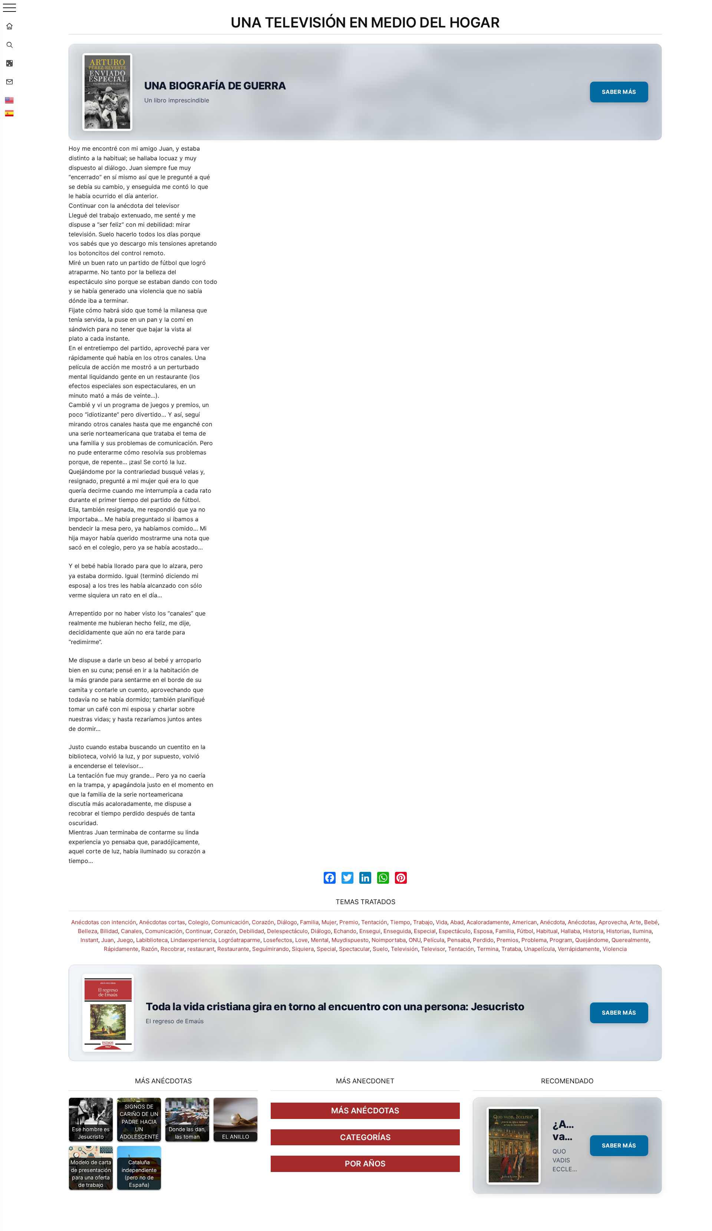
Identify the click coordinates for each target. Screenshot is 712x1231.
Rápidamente (121, 948)
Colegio (198, 922)
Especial (425, 931)
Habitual (547, 931)
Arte (635, 922)
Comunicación (230, 922)
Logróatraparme (239, 939)
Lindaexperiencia (193, 939)
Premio (348, 922)
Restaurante (233, 948)
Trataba (511, 948)
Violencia (615, 948)
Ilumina (642, 931)
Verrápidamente (579, 948)
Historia (593, 931)
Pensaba (458, 939)
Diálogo (287, 922)
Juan (107, 939)
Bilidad (109, 931)
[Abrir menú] (9, 8)
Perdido (483, 939)
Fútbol (525, 931)
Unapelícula (539, 948)
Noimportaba (389, 939)
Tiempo (400, 922)
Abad (457, 922)
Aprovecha (613, 922)
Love (301, 939)
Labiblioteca (152, 939)
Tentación (374, 922)
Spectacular (354, 948)
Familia (309, 922)
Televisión (404, 948)
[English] (9, 100)
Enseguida (397, 931)
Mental (320, 939)
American (524, 922)
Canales (131, 931)
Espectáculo (455, 931)
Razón (149, 948)
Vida (441, 922)
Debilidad (251, 931)
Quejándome (592, 939)
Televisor (433, 948)
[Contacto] (9, 81)
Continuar (198, 931)
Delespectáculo (287, 931)
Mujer (329, 922)
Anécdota (552, 922)
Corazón (263, 922)
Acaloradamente (488, 922)
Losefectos (277, 939)
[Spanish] (9, 113)
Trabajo (423, 922)
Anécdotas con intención (103, 922)
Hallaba (570, 931)
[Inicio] (9, 26)
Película (433, 939)
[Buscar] (9, 44)
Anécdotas (582, 922)
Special (326, 948)
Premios (507, 939)
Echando (345, 931)
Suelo (380, 948)
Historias (618, 931)
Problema (534, 939)
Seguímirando (270, 948)
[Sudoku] (9, 63)
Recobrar (172, 948)
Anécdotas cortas (162, 922)
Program (561, 939)
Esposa (483, 931)
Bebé (651, 922)
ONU (415, 939)
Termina (487, 948)
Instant (89, 939)
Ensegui (369, 931)
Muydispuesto (350, 939)
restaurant (200, 948)
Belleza (87, 931)
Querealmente (630, 939)
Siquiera (303, 948)
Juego (125, 939)
